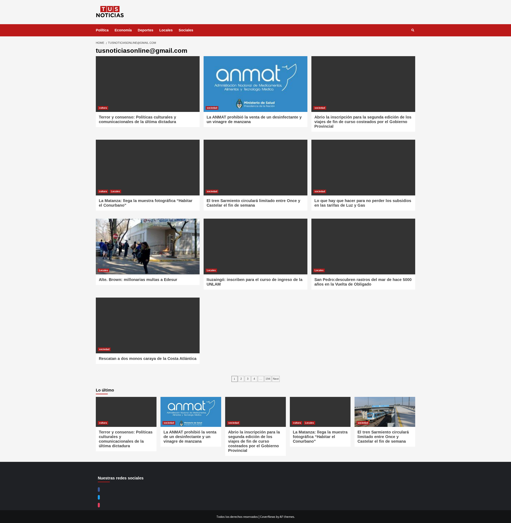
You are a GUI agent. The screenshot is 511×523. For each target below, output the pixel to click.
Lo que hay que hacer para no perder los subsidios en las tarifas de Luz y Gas (362, 202)
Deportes (145, 30)
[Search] (412, 30)
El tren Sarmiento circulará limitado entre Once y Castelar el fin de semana (253, 202)
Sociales (186, 30)
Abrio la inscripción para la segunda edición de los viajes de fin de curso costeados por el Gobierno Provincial (362, 122)
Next (276, 378)
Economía (123, 30)
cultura (103, 108)
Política (102, 30)
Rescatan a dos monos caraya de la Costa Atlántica (147, 358)
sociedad (212, 108)
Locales (166, 30)
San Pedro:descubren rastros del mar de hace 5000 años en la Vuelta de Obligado (363, 281)
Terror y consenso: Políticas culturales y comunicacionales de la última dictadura (137, 119)
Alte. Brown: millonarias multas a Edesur (138, 279)
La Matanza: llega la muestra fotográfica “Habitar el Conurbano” (320, 436)
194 (267, 378)
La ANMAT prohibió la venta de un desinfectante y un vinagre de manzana (189, 436)
